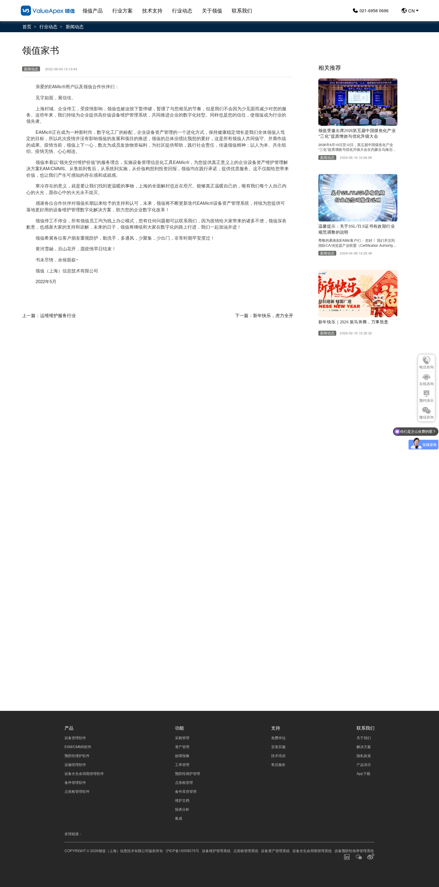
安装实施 (278, 746)
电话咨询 (426, 367)
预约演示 (426, 400)
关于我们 (364, 737)
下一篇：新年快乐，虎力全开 (264, 315)
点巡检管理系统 (245, 850)
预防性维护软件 (77, 755)
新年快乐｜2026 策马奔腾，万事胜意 (353, 322)
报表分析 (182, 809)
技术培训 (278, 755)
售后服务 (278, 764)
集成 (178, 818)
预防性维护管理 (187, 773)
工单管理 (182, 764)
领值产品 (92, 10)
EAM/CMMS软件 (78, 746)
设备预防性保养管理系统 (354, 850)
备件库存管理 (186, 791)
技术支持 (152, 10)
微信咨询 (426, 417)
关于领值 (212, 10)
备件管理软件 (75, 782)
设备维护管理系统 (216, 850)
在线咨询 (426, 384)
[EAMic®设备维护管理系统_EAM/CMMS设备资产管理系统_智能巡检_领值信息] (48, 10)
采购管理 (182, 737)
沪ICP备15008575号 (182, 850)
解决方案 (364, 746)
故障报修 (182, 755)
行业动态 (182, 10)
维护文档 (182, 800)
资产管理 (182, 746)
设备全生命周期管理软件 (84, 773)
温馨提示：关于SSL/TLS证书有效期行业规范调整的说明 (356, 229)
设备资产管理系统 (275, 850)
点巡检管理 (184, 782)
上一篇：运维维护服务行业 (49, 315)
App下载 (363, 773)
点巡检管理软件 (77, 791)
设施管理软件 (75, 764)
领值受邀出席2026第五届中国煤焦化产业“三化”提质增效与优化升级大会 (357, 133)
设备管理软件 (75, 737)
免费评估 (278, 737)
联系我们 (242, 10)
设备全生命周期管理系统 (312, 850)
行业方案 (122, 10)
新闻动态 (75, 26)
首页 (26, 26)
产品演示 (364, 764)
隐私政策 (363, 646)
